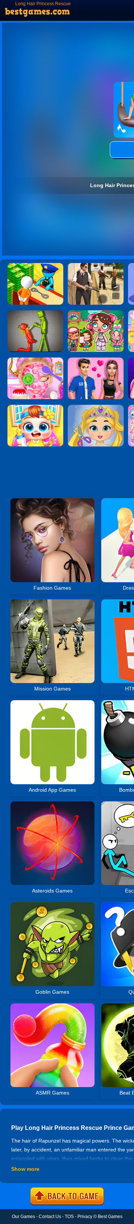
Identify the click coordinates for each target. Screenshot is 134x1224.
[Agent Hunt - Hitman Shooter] (96, 265)
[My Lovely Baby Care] (35, 407)
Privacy (84, 1216)
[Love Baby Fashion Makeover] (96, 407)
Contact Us (50, 1216)
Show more (25, 1169)
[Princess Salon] (35, 360)
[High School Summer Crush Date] (96, 360)
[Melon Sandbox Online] (35, 312)
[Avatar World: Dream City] (96, 312)
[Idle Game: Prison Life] (35, 265)
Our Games (23, 1216)
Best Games (110, 1216)
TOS (69, 1216)
